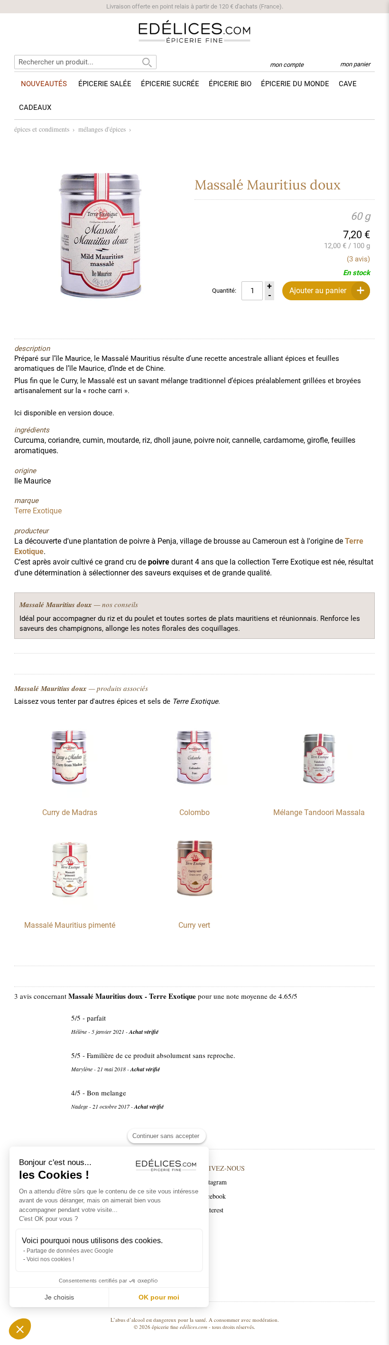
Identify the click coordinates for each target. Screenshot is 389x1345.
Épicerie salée (104, 84)
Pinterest (211, 1209)
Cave (348, 84)
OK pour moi (159, 1297)
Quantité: (224, 290)
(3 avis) (358, 259)
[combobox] (85, 62)
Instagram (213, 1181)
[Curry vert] (194, 908)
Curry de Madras (69, 812)
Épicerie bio (230, 84)
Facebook (213, 1196)
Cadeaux (35, 107)
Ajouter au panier (317, 290)
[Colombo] (194, 795)
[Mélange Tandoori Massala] (319, 795)
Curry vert (194, 925)
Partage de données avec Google (70, 1250)
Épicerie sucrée (170, 84)
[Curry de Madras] (70, 795)
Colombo (194, 812)
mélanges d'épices (102, 129)
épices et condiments (41, 129)
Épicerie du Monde (295, 84)
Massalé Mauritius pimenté (69, 925)
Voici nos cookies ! (50, 1259)
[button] (20, 1329)
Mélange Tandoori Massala (319, 812)
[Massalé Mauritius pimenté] (70, 908)
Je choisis (59, 1297)
